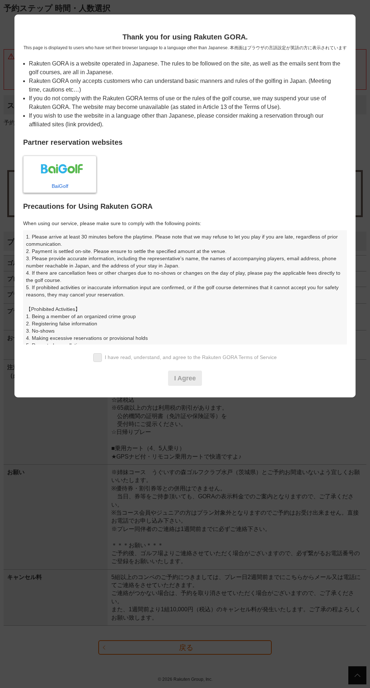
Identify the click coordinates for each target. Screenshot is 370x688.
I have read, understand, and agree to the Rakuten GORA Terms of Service (191, 357)
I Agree (185, 378)
